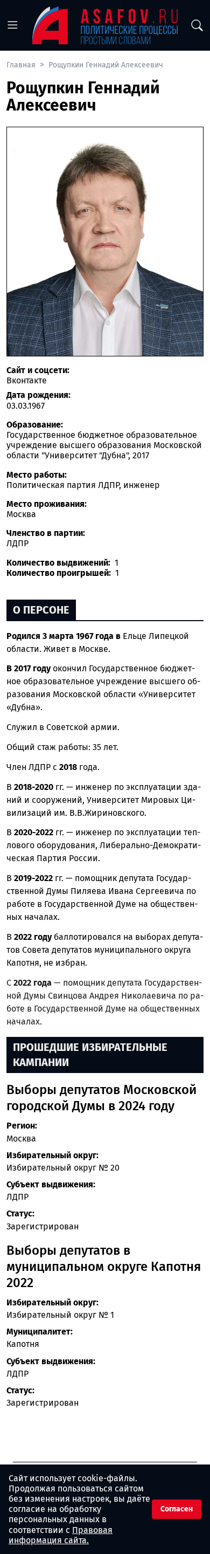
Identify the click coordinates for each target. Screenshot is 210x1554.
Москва (21, 1138)
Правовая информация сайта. (61, 1535)
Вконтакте (26, 380)
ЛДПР (17, 1197)
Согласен (176, 1509)
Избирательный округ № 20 (63, 1168)
